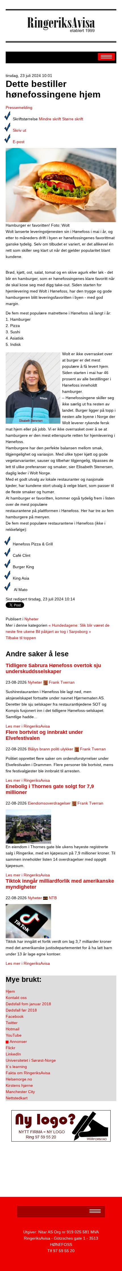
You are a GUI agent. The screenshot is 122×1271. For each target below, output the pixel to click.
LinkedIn (13, 1054)
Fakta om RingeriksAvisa (28, 1073)
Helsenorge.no (19, 1079)
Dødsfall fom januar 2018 (28, 1004)
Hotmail (12, 1029)
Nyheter (31, 619)
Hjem (10, 991)
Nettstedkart (17, 1098)
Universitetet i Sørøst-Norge (31, 1060)
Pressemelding (19, 107)
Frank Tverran (62, 682)
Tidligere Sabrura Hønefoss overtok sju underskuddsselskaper (53, 668)
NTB (53, 898)
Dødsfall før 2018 (21, 1010)
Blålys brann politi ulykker (50, 749)
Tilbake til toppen (21, 638)
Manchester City (20, 1091)
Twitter (12, 1022)
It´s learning (16, 1066)
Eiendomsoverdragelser (49, 803)
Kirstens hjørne (19, 1085)
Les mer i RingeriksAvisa (28, 726)
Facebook (15, 1016)
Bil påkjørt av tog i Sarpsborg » (63, 631)
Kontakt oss (16, 997)
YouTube (14, 1035)
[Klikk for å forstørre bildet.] (61, 184)
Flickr (10, 1047)
